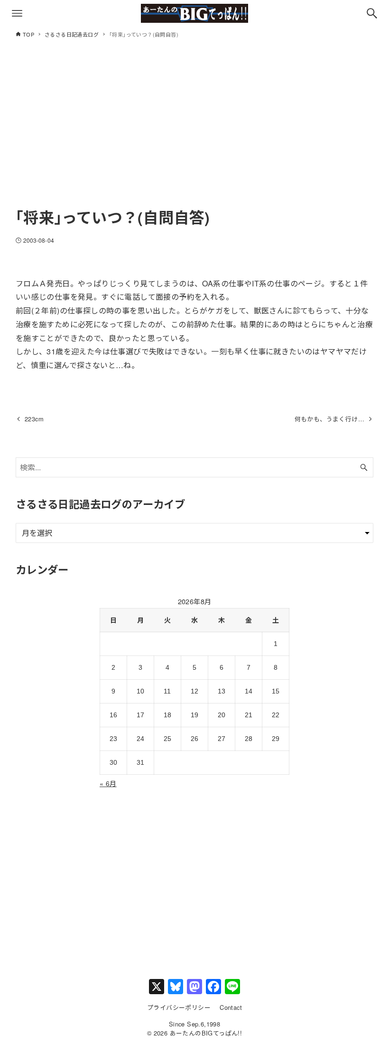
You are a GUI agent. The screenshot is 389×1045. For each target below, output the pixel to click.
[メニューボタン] (17, 13)
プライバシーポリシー (179, 1007)
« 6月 (108, 783)
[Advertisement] (194, 131)
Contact (231, 1007)
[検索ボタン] (371, 13)
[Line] (232, 987)
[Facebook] (213, 987)
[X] (156, 987)
